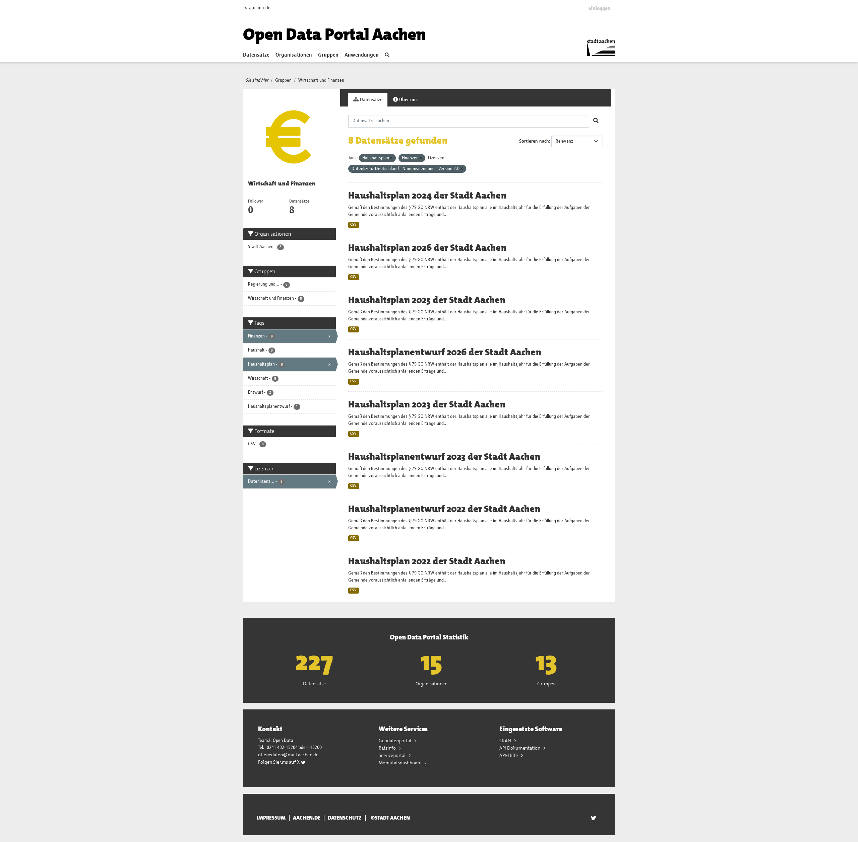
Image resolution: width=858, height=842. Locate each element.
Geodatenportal (395, 741)
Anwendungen (362, 55)
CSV (353, 224)
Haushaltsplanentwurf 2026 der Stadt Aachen (444, 352)
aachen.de (306, 818)
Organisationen (293, 55)
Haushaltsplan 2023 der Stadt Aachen (426, 404)
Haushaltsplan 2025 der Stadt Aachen (426, 300)
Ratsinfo (388, 748)
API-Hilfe (509, 755)
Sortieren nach (534, 141)
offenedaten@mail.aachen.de (288, 755)
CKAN (505, 741)
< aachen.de (257, 7)
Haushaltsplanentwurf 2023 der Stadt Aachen (444, 457)
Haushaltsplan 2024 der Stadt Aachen (427, 195)
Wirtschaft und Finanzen (321, 80)
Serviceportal (393, 755)
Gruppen (328, 55)
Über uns (408, 99)
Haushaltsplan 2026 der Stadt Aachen (427, 248)
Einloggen (600, 8)
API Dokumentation (520, 748)
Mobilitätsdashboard (401, 763)
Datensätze (256, 55)
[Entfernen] (391, 158)
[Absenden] (596, 121)
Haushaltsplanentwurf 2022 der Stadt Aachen (444, 509)
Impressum (271, 818)
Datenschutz (345, 818)
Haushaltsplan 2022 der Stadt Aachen (426, 561)
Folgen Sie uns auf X (279, 762)
